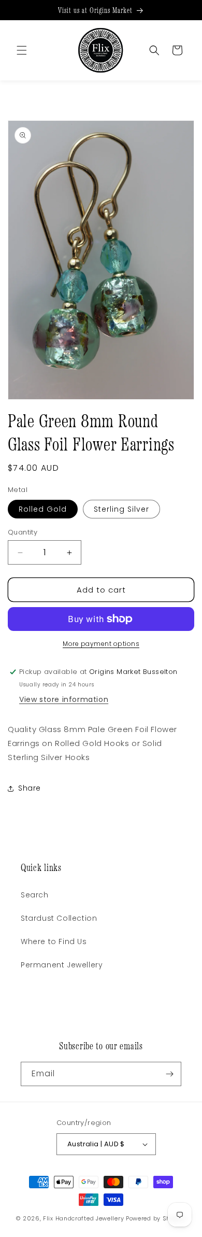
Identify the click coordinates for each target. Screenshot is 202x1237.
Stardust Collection (59, 918)
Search (35, 895)
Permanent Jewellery (62, 965)
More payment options (101, 643)
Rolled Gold (43, 509)
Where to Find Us (54, 941)
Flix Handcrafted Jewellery (83, 1218)
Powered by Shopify (156, 1218)
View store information (63, 699)
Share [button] (29, 788)
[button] (154, 50)
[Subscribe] (169, 1074)
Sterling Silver (121, 509)
